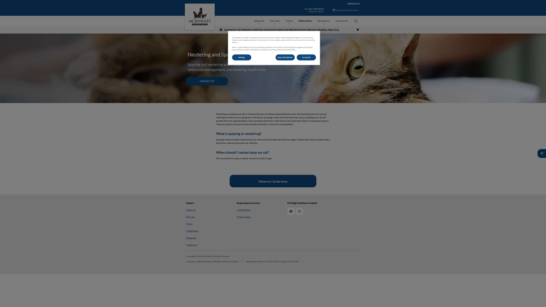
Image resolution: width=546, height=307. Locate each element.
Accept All (306, 57)
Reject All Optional (285, 57)
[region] (274, 48)
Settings (241, 57)
